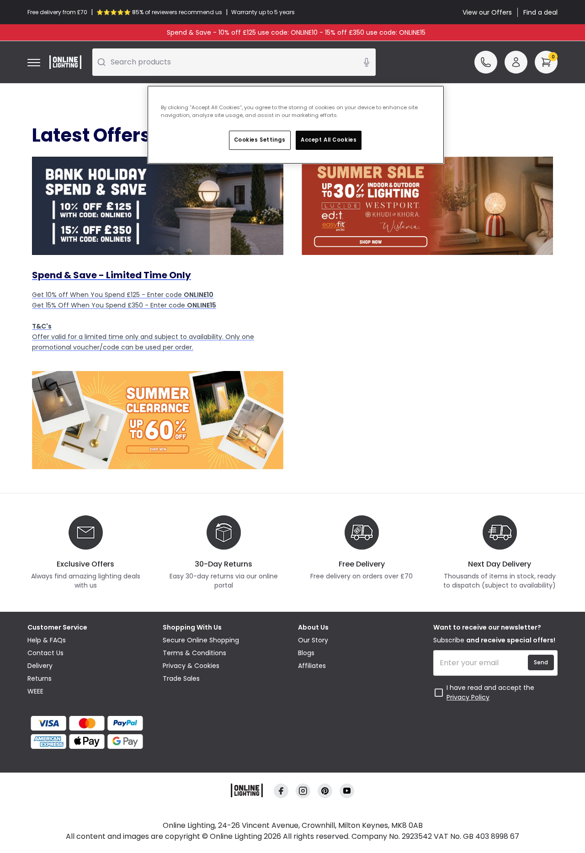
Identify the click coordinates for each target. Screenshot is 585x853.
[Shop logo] (65, 62)
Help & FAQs (46, 640)
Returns (39, 678)
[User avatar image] (516, 62)
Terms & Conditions (194, 652)
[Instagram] (303, 791)
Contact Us (45, 652)
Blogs (306, 652)
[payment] (89, 723)
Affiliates (312, 665)
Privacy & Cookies (191, 665)
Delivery (40, 665)
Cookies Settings (260, 139)
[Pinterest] (324, 791)
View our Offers (487, 12)
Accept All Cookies (328, 139)
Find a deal (540, 12)
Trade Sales (181, 678)
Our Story (313, 640)
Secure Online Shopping (201, 640)
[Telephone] (485, 62)
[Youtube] (346, 791)
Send (541, 662)
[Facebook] (281, 791)
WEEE (35, 691)
